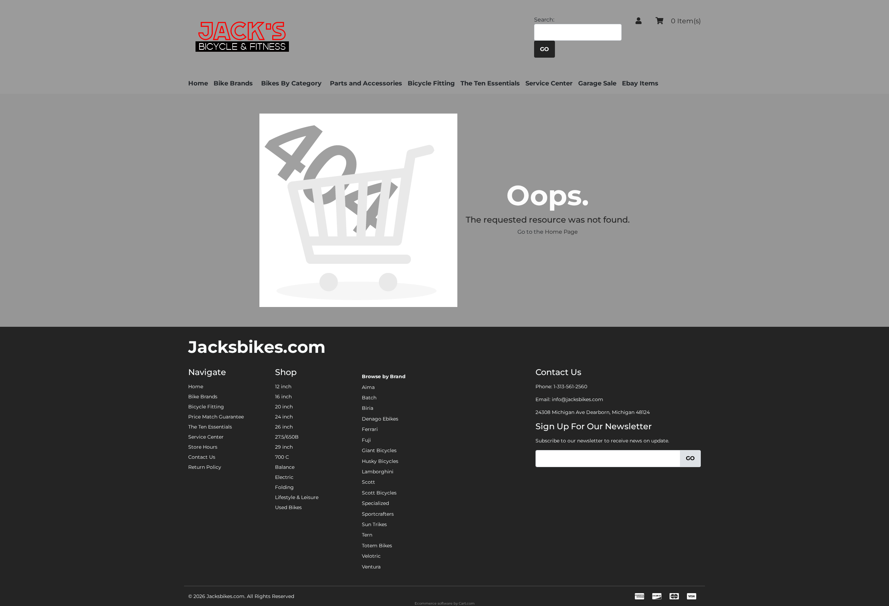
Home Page (561, 232)
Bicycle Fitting (431, 83)
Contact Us (201, 457)
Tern (367, 535)
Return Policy (204, 467)
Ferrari (370, 429)
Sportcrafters (378, 514)
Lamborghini (377, 471)
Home (198, 83)
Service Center (549, 83)
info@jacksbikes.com (577, 399)
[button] (638, 21)
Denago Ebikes (380, 419)
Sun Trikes (374, 524)
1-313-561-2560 (570, 386)
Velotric (371, 556)
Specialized (375, 503)
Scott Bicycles (379, 493)
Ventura (371, 567)
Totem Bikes (377, 545)
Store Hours (202, 447)
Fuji (366, 440)
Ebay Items (640, 83)
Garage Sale (597, 83)
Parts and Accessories (366, 83)
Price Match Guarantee (216, 417)
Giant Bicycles (379, 450)
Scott (368, 482)
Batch (369, 398)
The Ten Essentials (490, 83)
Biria (367, 408)
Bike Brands (233, 83)
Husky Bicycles (380, 461)
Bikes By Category (291, 83)
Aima (368, 387)
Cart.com (467, 603)
